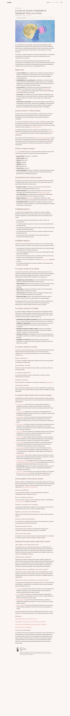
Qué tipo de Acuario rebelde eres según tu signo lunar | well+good (30, 624)
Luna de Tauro (19, 411)
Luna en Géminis (20, 417)
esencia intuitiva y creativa (24, 473)
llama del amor (49, 382)
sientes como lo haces (36, 127)
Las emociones (30, 198)
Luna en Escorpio (20, 448)
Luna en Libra (19, 442)
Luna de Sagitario (20, 455)
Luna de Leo (19, 431)
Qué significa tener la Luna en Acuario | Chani (26, 618)
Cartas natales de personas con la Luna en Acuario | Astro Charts (30, 621)
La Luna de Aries (20, 404)
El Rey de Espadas (20, 599)
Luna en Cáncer (20, 424)
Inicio (16, 8)
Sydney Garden (29, 15)
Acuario (17, 151)
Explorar (48, 2)
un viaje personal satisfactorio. (30, 487)
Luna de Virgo (19, 437)
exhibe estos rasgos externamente (43, 137)
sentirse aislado (45, 259)
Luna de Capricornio (21, 460)
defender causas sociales (43, 192)
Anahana (9, 2)
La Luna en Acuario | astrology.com (23, 627)
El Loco (18, 594)
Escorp (50, 449)
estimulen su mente (20, 501)
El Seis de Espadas (20, 605)
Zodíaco (20, 8)
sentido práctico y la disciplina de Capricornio (27, 462)
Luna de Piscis (19, 471)
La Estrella (18, 588)
